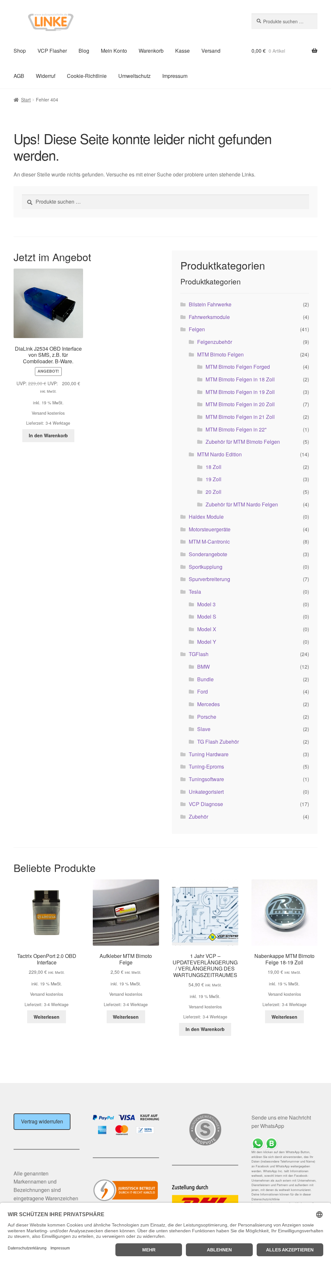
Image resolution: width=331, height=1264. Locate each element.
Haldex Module (206, 516)
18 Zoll (213, 467)
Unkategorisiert (206, 791)
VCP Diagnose (206, 804)
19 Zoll (213, 479)
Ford (202, 691)
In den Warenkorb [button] (48, 435)
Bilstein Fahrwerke (210, 304)
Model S (206, 616)
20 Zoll (213, 491)
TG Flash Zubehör (218, 741)
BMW (203, 666)
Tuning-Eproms (206, 766)
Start (26, 99)
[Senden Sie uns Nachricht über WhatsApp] (284, 1143)
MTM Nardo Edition (219, 454)
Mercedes (208, 704)
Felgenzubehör (214, 341)
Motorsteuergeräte (209, 529)
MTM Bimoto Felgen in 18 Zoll (240, 379)
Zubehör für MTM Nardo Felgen (242, 504)
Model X (206, 629)
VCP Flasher (52, 50)
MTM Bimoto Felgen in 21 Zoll (240, 416)
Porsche (206, 716)
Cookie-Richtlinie (87, 76)
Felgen (197, 329)
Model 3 (206, 604)
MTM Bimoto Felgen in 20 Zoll (240, 404)
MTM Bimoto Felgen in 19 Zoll (240, 392)
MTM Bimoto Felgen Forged (238, 366)
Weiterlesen (46, 1017)
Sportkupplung (205, 566)
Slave (203, 729)
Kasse (182, 50)
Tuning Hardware (209, 754)
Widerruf (45, 76)
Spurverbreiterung (209, 579)
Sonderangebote (208, 554)
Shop (20, 50)
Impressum (174, 76)
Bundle (205, 679)
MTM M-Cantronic (209, 541)
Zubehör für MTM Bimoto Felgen (243, 441)
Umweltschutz (134, 76)
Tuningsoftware (206, 779)
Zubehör (198, 816)
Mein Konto (114, 50)
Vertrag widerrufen (42, 1121)
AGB (19, 76)
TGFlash (198, 654)
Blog (84, 50)
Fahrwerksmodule (209, 317)
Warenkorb (151, 50)
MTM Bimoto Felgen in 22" (236, 429)
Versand (210, 50)
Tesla (195, 591)
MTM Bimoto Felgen (220, 354)
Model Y (206, 641)
